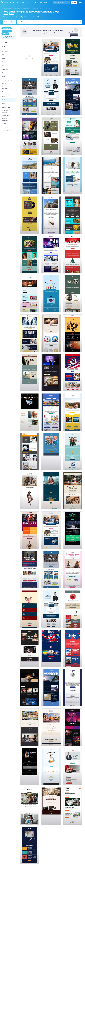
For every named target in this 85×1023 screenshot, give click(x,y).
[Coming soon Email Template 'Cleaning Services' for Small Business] (51, 766)
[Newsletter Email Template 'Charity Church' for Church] (51, 372)
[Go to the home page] (7, 2)
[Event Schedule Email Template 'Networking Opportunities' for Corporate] (29, 845)
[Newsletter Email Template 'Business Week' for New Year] (29, 451)
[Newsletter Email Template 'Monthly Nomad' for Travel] (29, 372)
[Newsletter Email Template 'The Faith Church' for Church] (51, 215)
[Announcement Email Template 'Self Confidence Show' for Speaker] (29, 766)
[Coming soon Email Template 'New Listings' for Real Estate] (29, 727)
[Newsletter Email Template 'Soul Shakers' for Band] (29, 215)
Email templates (7, 8)
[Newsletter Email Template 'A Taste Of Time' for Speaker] (51, 136)
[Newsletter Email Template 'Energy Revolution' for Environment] (72, 96)
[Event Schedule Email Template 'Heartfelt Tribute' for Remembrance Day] (72, 609)
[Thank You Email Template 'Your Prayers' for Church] (51, 806)
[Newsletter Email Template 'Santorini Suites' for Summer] (51, 175)
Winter (34, 8)
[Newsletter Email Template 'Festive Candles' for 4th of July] (51, 333)
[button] (14, 42)
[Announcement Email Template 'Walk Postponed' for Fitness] (51, 451)
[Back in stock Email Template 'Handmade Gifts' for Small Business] (72, 490)
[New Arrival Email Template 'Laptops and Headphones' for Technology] (29, 687)
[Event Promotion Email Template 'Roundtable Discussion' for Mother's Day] (72, 569)
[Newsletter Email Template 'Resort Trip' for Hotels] (29, 175)
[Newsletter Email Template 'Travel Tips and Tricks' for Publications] (72, 412)
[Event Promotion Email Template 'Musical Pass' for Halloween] (72, 727)
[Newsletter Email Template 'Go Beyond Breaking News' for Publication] (29, 293)
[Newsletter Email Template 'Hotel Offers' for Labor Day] (72, 215)
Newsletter (17, 8)
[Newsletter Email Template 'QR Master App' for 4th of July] (72, 372)
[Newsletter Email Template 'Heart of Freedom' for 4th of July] (51, 293)
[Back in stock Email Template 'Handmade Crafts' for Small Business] (29, 648)
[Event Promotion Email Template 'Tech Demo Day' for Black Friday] (72, 530)
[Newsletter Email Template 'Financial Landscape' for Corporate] (51, 254)
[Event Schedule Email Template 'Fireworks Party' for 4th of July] (72, 648)
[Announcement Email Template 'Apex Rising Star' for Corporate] (72, 687)
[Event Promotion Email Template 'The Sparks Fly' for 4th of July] (51, 648)
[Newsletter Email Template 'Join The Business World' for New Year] (29, 333)
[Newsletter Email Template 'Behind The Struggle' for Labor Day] (29, 96)
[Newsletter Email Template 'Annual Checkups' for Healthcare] (72, 175)
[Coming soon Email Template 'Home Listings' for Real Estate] (72, 806)
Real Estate (26, 8)
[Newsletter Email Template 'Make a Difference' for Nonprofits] (29, 254)
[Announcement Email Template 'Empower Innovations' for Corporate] (72, 451)
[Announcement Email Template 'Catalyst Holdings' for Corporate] (51, 490)
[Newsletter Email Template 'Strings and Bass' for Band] (72, 333)
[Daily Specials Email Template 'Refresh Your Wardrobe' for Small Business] (29, 490)
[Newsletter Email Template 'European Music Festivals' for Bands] (29, 136)
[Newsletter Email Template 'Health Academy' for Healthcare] (72, 136)
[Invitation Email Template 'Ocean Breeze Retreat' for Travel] (29, 806)
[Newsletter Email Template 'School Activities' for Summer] (51, 412)
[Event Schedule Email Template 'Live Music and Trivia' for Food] (29, 609)
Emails (13, 22)
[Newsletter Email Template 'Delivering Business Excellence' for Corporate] (51, 96)
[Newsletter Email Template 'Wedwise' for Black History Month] (72, 293)
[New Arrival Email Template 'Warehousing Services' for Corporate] (29, 569)
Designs (6, 22)
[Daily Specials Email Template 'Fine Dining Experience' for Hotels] (51, 727)
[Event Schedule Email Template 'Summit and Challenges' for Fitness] (29, 530)
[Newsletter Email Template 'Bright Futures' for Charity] (51, 57)
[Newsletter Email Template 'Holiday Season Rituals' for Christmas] (72, 254)
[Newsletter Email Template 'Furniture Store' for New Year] (72, 57)
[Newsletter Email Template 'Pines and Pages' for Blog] (29, 412)
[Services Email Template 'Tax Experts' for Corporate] (72, 766)
